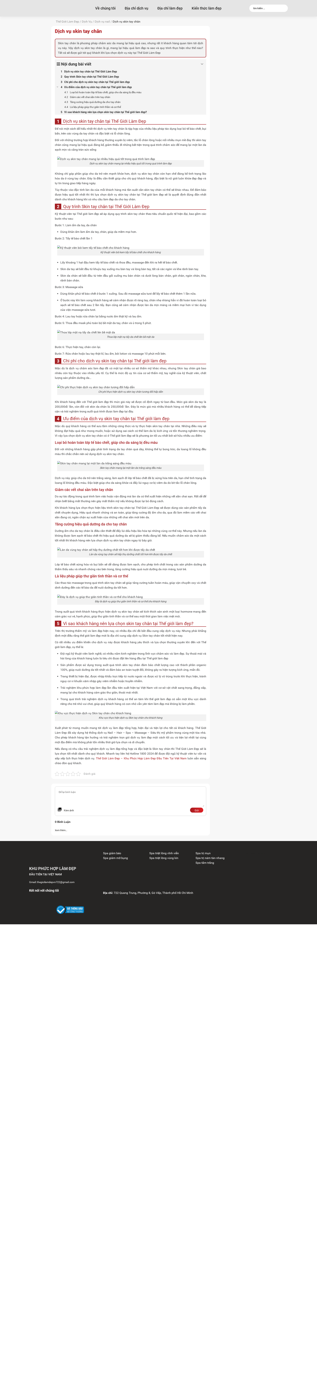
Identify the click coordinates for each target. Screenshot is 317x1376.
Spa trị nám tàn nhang (210, 858)
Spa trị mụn (203, 853)
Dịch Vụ (87, 21)
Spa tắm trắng (205, 862)
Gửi (197, 810)
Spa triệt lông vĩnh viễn (164, 853)
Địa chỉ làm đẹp (170, 8)
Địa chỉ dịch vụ (136, 8)
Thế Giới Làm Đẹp (67, 21)
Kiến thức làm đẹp (206, 8)
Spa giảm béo (112, 853)
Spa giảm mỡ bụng (115, 858)
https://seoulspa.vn (254, 853)
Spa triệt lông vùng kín (163, 858)
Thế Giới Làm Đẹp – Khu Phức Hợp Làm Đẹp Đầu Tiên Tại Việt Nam (141, 758)
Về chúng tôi (105, 8)
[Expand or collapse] (202, 64)
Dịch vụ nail (102, 21)
